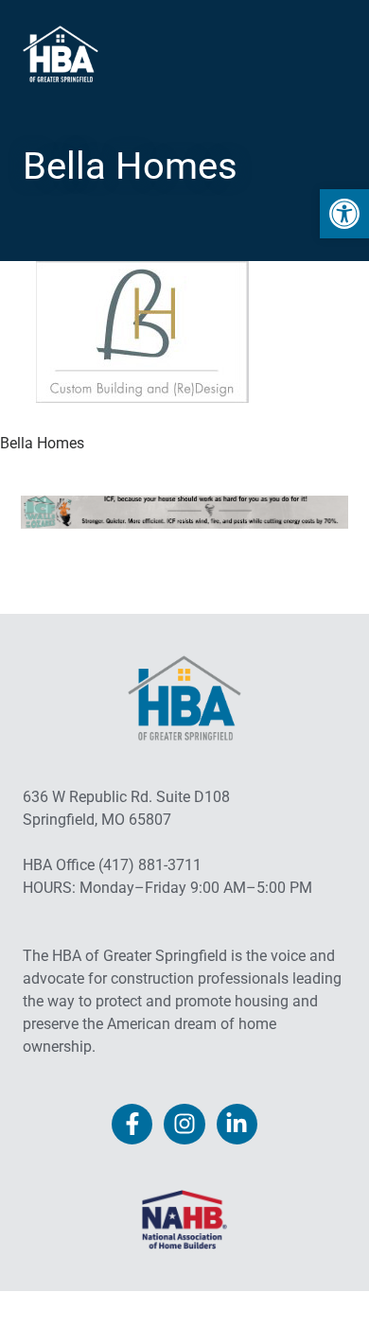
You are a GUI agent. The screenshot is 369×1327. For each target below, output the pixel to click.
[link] (344, 213)
